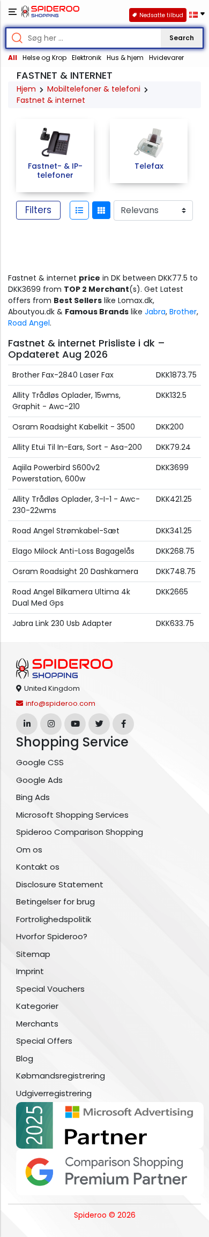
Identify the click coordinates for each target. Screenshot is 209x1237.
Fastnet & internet (51, 100)
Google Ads (39, 780)
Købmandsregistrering (60, 1075)
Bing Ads (33, 797)
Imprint (30, 971)
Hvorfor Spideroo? (51, 936)
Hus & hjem (125, 57)
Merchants (37, 1023)
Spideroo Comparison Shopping (79, 832)
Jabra (155, 311)
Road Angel (29, 323)
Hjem (26, 89)
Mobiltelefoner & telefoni (93, 89)
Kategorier (37, 1006)
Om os (29, 849)
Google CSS (40, 762)
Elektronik (86, 57)
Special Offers (44, 1040)
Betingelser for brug (55, 901)
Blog (24, 1058)
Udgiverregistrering (54, 1093)
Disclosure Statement (59, 884)
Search (181, 37)
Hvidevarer (166, 57)
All (12, 57)
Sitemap (33, 954)
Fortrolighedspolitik (53, 919)
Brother (183, 311)
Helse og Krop (44, 57)
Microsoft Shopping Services (72, 814)
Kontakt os (37, 866)
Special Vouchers (50, 988)
